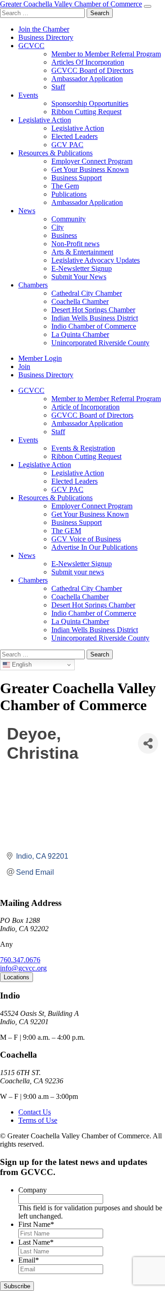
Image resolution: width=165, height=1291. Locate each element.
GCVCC (31, 46)
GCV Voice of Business (86, 539)
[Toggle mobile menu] (147, 6)
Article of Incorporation (85, 407)
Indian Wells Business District (94, 318)
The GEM (66, 531)
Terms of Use (37, 1120)
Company (32, 1190)
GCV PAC (67, 145)
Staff (58, 87)
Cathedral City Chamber (86, 293)
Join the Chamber (43, 29)
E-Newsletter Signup (81, 268)
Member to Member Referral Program (106, 54)
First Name (36, 1224)
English (21, 664)
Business (64, 235)
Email (28, 1260)
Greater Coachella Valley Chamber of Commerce (71, 4)
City (57, 227)
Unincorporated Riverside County (100, 343)
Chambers (33, 285)
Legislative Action (44, 120)
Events (28, 95)
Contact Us (34, 1112)
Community (68, 219)
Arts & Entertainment (82, 252)
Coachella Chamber (80, 301)
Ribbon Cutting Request (86, 112)
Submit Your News (78, 277)
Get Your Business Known (90, 169)
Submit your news (77, 572)
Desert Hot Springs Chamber (93, 310)
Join (24, 366)
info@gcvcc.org (23, 968)
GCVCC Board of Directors (92, 70)
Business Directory (45, 37)
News (26, 211)
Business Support (76, 178)
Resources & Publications (55, 153)
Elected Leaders (74, 136)
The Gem (65, 186)
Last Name (36, 1242)
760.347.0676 (20, 960)
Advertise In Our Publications (94, 547)
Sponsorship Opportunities (89, 103)
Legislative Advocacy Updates (95, 260)
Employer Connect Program (91, 161)
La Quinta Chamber (80, 334)
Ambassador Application (87, 79)
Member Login (40, 358)
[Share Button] (148, 743)
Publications (69, 194)
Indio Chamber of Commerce (93, 326)
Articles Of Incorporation (87, 62)
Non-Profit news (75, 244)
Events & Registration (83, 448)
